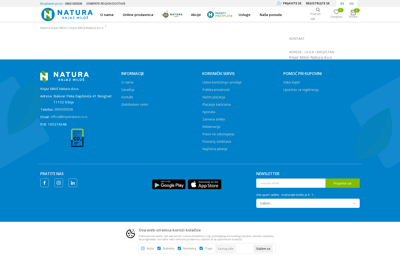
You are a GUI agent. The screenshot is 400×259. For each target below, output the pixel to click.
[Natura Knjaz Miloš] (66, 13)
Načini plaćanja (213, 97)
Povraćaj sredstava (216, 141)
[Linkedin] (73, 183)
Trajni (208, 248)
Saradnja (127, 89)
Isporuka (208, 112)
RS (342, 3)
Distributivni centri (134, 104)
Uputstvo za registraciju (301, 89)
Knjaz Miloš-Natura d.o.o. (86, 28)
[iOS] (204, 183)
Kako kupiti (291, 82)
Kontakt (127, 97)
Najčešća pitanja (214, 149)
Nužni (150, 248)
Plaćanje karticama (216, 104)
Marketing (189, 248)
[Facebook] (45, 183)
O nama (127, 82)
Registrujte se (318, 3)
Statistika (169, 248)
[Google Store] (168, 183)
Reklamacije (211, 126)
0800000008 (63, 109)
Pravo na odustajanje (218, 134)
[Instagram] (59, 183)
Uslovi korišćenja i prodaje (222, 82)
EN (351, 3)
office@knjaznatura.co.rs (69, 116)
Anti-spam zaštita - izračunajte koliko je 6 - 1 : (285, 195)
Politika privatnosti (216, 89)
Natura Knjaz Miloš (53, 28)
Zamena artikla (213, 119)
